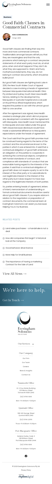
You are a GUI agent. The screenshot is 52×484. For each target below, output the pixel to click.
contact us (26, 375)
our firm (26, 358)
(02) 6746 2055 (26, 419)
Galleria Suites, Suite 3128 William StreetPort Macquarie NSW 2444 (26, 438)
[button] (48, 5)
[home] (20, 4)
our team (26, 362)
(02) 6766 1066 (26, 397)
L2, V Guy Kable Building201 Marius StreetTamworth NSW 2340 (26, 390)
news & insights (26, 371)
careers (26, 366)
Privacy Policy (26, 470)
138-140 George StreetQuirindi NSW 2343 (26, 414)
